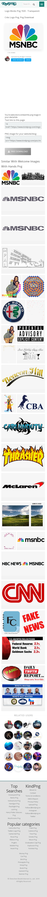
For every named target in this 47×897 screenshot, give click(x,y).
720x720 (26, 633)
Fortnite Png (32, 848)
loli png (14, 809)
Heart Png (14, 848)
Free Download (19, 151)
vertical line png (14, 801)
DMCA (27, 60)
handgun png (14, 803)
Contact (33, 793)
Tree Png (33, 834)
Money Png (23, 853)
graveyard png (14, 795)
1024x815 (6, 680)
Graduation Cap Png (33, 843)
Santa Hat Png (14, 834)
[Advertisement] (23, 87)
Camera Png (33, 831)
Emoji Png (23, 865)
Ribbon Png (14, 840)
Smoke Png (33, 837)
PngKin (14, 843)
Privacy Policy (33, 802)
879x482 (21, 362)
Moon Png (33, 840)
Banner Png (23, 874)
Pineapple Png (23, 862)
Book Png (23, 868)
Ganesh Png (23, 871)
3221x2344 (29, 680)
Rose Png (14, 837)
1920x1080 (7, 322)
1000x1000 (7, 184)
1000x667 (6, 213)
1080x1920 (26, 184)
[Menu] (41, 4)
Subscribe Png (14, 828)
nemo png (14, 798)
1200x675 (6, 662)
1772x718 (6, 440)
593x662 (6, 633)
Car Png (23, 856)
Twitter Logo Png (14, 831)
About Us (32, 790)
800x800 (21, 548)
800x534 (6, 242)
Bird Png (23, 859)
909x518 (6, 529)
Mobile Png (14, 845)
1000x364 (6, 578)
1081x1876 (7, 548)
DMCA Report (33, 799)
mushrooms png (14, 818)
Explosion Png (33, 845)
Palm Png (32, 828)
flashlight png (14, 806)
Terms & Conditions (33, 796)
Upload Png (33, 804)
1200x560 (6, 607)
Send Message (17, 60)
